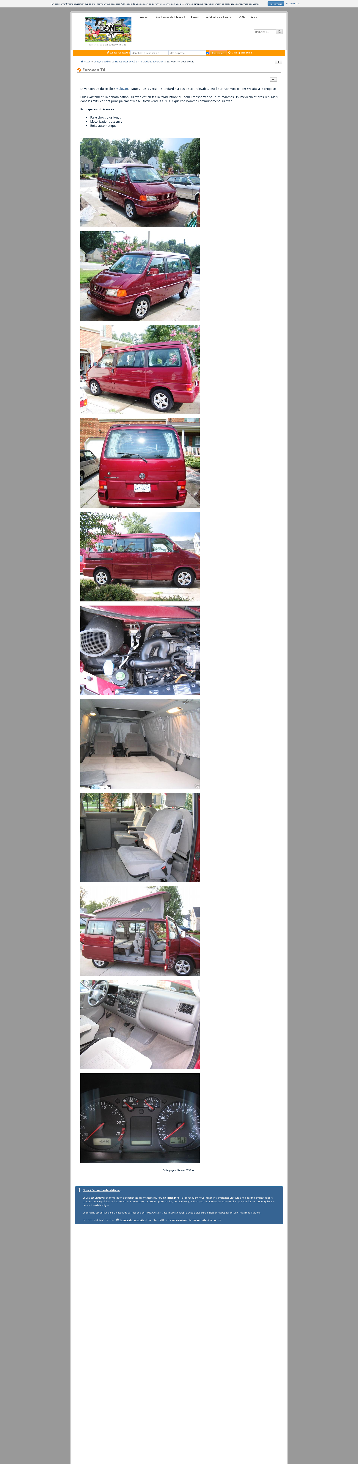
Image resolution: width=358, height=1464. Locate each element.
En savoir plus (293, 3)
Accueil (145, 16)
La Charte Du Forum (218, 16)
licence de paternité (132, 1220)
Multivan (122, 89)
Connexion (218, 53)
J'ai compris (276, 3)
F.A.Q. (241, 16)
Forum (195, 16)
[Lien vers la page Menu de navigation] (136, 14)
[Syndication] (79, 69)
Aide (254, 16)
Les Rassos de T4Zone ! (170, 16)
